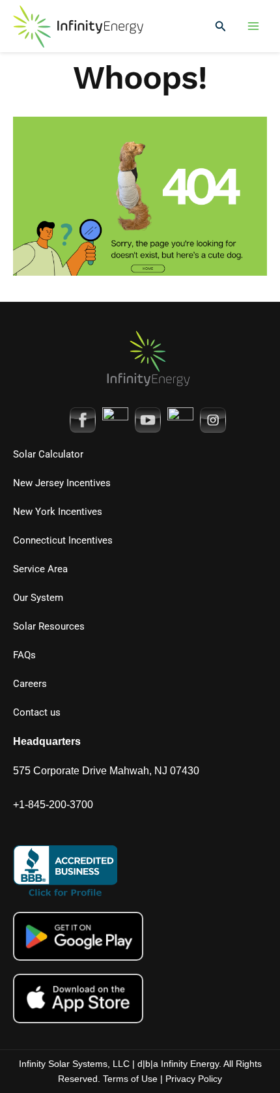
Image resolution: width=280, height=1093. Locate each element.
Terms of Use (130, 1078)
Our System (38, 598)
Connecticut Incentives (63, 540)
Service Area (40, 569)
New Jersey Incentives (62, 483)
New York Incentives (57, 511)
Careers (30, 684)
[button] (221, 26)
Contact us (37, 712)
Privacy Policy (193, 1078)
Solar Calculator (48, 454)
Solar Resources (49, 626)
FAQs (24, 655)
